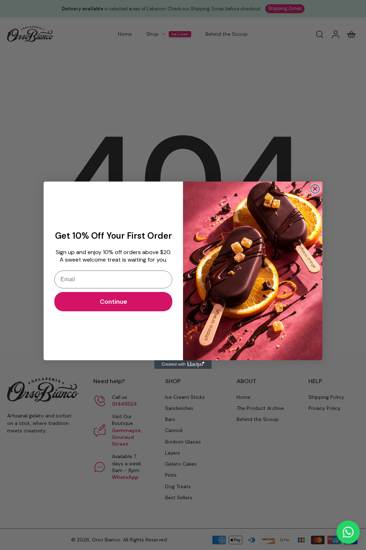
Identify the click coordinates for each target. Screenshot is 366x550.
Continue (113, 301)
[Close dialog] (315, 188)
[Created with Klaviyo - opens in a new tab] (183, 364)
